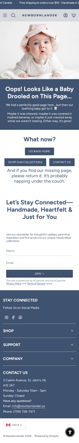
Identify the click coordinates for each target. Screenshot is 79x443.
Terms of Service (36, 283)
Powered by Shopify (46, 436)
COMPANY (13, 358)
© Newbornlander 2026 (17, 436)
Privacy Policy (13, 283)
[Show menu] (5, 15)
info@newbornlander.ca (28, 406)
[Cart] (74, 15)
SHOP (8, 330)
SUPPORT (12, 344)
